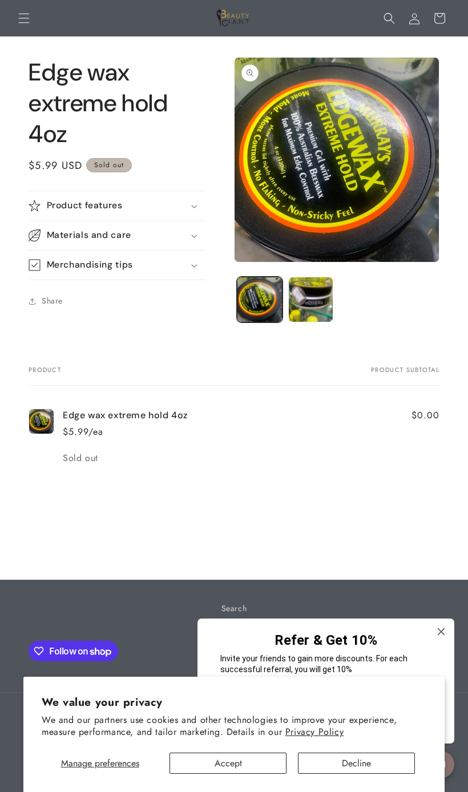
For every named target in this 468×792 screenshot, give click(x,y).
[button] (24, 18)
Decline (356, 763)
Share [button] (52, 300)
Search (234, 608)
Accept (228, 763)
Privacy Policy (314, 731)
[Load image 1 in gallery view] (260, 299)
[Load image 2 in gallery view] (311, 299)
